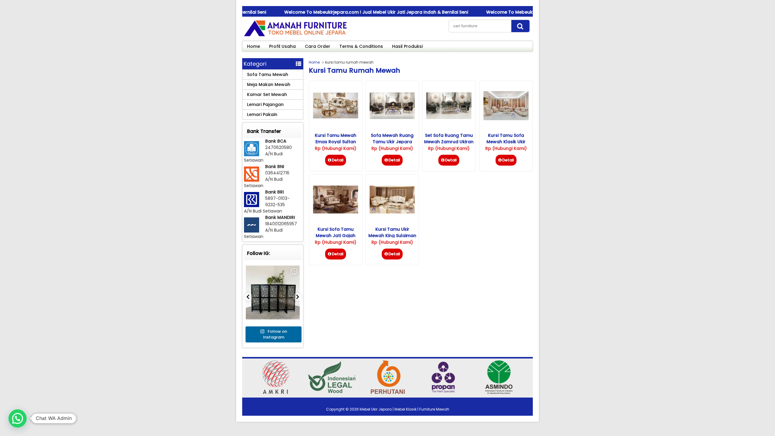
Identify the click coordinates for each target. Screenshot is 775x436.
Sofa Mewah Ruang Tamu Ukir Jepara (392, 138)
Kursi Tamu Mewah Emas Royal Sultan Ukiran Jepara (335, 141)
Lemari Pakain (262, 114)
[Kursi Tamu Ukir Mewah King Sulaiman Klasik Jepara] (392, 212)
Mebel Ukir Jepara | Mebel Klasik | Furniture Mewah (404, 409)
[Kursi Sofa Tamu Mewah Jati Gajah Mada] (335, 212)
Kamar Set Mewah (267, 94)
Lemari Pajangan (265, 104)
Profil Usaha (282, 46)
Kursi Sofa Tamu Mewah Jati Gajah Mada (335, 235)
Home (253, 46)
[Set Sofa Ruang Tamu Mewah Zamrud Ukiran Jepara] (448, 117)
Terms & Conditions (361, 46)
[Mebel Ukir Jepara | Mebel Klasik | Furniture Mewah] (295, 36)
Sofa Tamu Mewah (267, 74)
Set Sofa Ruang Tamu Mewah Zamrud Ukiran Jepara (448, 141)
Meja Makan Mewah (268, 84)
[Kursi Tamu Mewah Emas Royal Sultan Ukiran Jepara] (335, 117)
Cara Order (317, 46)
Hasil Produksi (407, 46)
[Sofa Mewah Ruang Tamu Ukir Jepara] (392, 117)
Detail (338, 160)
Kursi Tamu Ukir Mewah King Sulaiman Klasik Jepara (392, 235)
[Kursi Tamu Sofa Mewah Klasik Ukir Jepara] (506, 119)
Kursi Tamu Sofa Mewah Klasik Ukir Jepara (506, 141)
